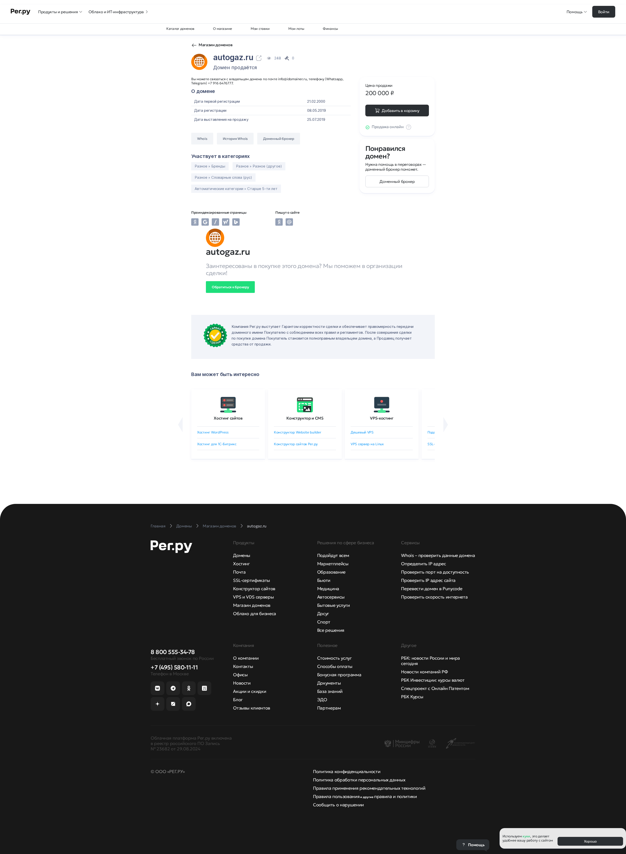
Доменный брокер (397, 181)
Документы (329, 683)
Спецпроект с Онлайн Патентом (435, 688)
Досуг (323, 613)
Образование (331, 572)
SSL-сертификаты (251, 580)
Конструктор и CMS (305, 418)
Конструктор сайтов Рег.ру (296, 444)
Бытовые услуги (333, 605)
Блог (238, 699)
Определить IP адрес (423, 563)
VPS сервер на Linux (367, 444)
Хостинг (241, 563)
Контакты (243, 666)
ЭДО (322, 699)
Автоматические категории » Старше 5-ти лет (236, 188)
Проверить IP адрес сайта (428, 580)
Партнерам (329, 708)
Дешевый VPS (362, 432)
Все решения (330, 630)
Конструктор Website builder (297, 432)
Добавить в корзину (400, 110)
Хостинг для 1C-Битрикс (216, 444)
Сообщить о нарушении (338, 805)
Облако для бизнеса (254, 613)
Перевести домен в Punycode (431, 588)
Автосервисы (331, 597)
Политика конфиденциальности (346, 771)
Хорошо (590, 841)
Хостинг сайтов (228, 418)
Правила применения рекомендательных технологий (369, 788)
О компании (245, 658)
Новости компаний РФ (424, 672)
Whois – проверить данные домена (438, 555)
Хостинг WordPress (212, 432)
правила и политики (395, 796)
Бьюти (323, 580)
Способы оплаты (334, 666)
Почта (239, 572)
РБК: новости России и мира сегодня (430, 660)
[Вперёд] (445, 424)
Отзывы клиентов (251, 708)
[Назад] (180, 424)
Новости (241, 683)
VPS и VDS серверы (253, 597)
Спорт (323, 622)
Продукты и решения (58, 11)
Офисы (240, 674)
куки (526, 836)
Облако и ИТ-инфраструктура (116, 11)
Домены (241, 555)
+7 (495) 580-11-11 (174, 667)
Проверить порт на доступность (435, 572)
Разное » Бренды (210, 166)
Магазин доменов (215, 44)
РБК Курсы (412, 696)
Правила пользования (336, 796)
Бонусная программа (339, 674)
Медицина (328, 588)
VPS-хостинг (381, 418)
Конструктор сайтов (254, 588)
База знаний (330, 691)
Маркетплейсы (332, 563)
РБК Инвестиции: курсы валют (432, 680)
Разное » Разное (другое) (259, 166)
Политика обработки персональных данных (359, 780)
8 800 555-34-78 (173, 652)
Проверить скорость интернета (434, 597)
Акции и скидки (249, 691)
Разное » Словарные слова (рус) (223, 177)
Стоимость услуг (334, 658)
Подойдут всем (333, 555)
